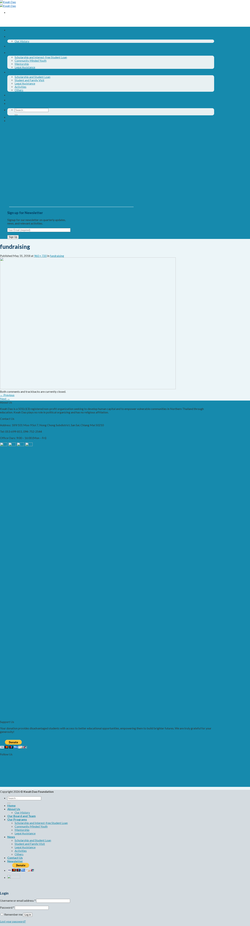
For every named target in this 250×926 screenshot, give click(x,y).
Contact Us (15, 95)
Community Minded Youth (30, 60)
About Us (13, 36)
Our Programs (17, 52)
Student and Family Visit (29, 80)
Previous (7, 395)
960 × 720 (40, 255)
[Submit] (16, 114)
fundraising (57, 255)
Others (19, 90)
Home (11, 30)
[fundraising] (88, 388)
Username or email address (18, 900)
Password (7, 907)
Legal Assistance (25, 67)
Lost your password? (13, 921)
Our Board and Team (21, 46)
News (11, 72)
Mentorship (22, 64)
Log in (28, 914)
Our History (22, 41)
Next (5, 398)
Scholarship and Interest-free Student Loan (41, 57)
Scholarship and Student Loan (32, 77)
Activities (20, 86)
